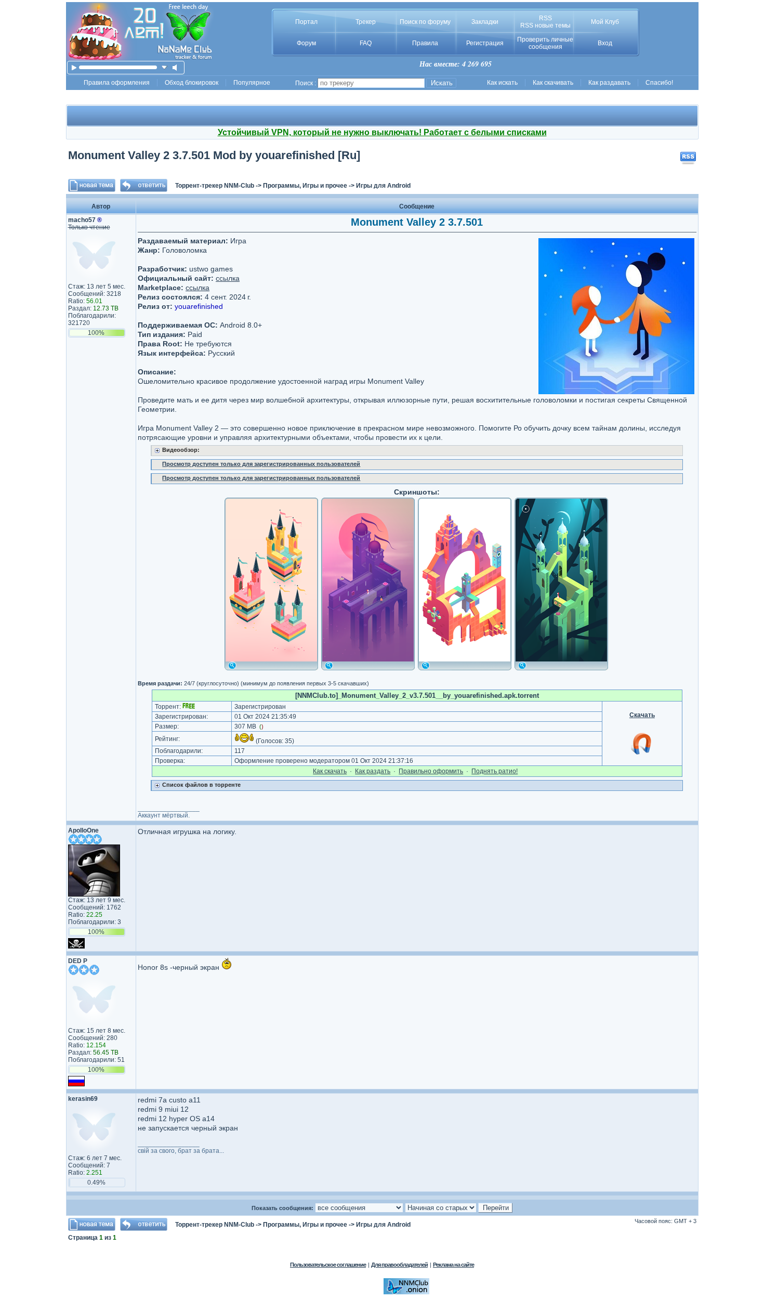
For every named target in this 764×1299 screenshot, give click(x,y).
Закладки (484, 21)
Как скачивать (553, 82)
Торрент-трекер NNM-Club (214, 185)
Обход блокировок (191, 82)
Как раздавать (609, 82)
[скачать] (164, 67)
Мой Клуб (605, 21)
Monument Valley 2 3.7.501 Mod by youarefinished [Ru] (214, 155)
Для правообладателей (399, 1265)
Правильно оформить (431, 771)
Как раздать (372, 771)
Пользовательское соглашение (328, 1265)
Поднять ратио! (494, 771)
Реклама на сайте (453, 1265)
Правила (425, 43)
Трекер (365, 21)
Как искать (502, 82)
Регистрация (485, 43)
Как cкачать (330, 771)
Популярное (251, 82)
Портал (306, 21)
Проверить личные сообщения (545, 43)
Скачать (642, 715)
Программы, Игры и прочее (305, 185)
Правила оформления (117, 82)
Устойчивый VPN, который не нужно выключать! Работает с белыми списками (382, 132)
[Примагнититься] (642, 754)
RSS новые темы (545, 25)
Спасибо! (659, 82)
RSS (545, 18)
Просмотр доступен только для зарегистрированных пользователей (261, 464)
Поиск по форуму (425, 21)
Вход (605, 43)
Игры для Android (383, 185)
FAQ (366, 43)
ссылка (228, 278)
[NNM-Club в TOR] (406, 1292)
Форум (306, 43)
